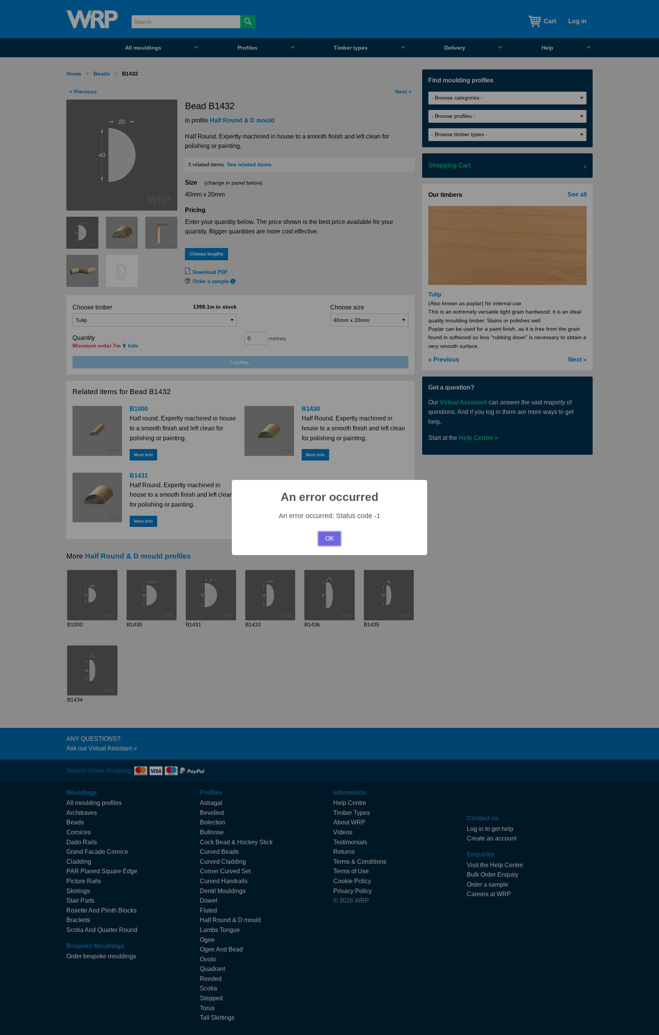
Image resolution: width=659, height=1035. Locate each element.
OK (329, 538)
